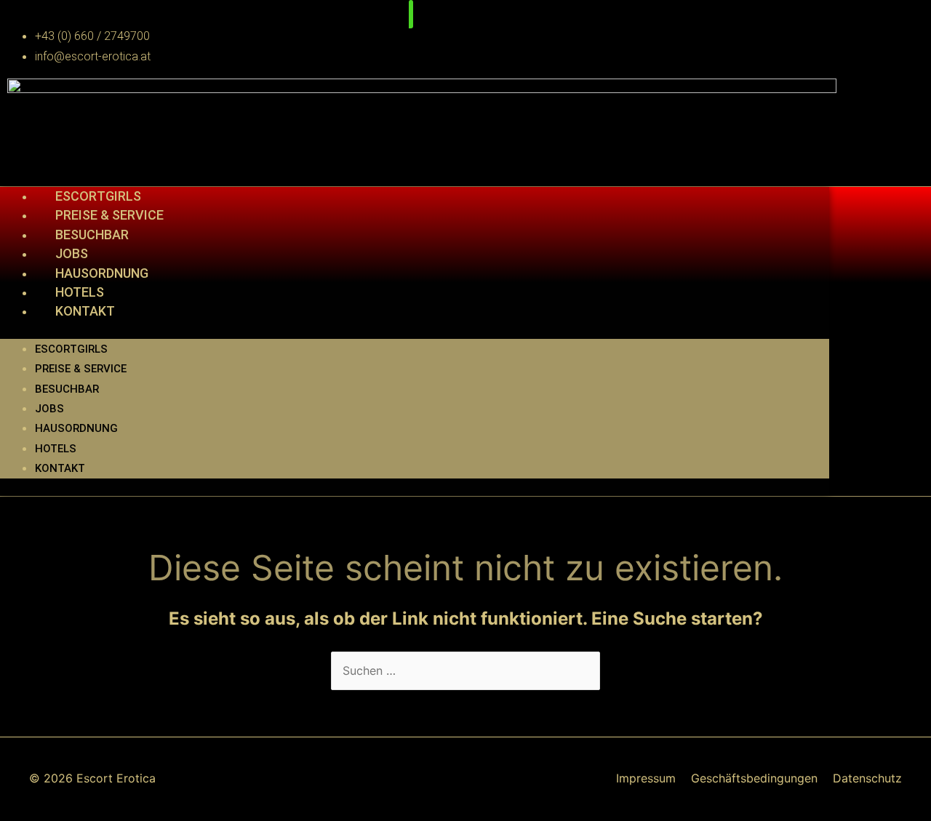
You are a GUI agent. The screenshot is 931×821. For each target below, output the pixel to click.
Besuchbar (92, 234)
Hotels (79, 292)
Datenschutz (867, 778)
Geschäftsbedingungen (754, 778)
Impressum (646, 778)
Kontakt (85, 311)
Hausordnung (101, 273)
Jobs (71, 253)
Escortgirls (98, 196)
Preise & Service (109, 215)
